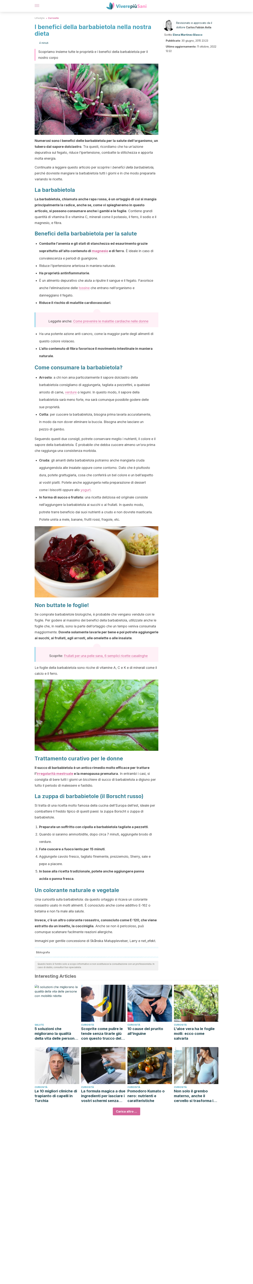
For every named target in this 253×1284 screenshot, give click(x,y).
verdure (71, 392)
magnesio (100, 251)
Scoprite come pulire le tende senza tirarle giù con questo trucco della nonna (102, 1034)
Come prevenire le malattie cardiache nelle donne (110, 321)
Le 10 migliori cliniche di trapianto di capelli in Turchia (56, 1096)
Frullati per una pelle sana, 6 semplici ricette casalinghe (106, 656)
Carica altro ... (126, 1111)
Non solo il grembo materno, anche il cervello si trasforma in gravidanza (195, 1096)
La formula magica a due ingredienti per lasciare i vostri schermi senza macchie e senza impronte (103, 1096)
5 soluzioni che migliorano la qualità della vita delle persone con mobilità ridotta (56, 1034)
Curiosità (53, 18)
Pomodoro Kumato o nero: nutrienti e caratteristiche (146, 1096)
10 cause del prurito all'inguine (145, 1031)
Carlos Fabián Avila (198, 27)
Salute (39, 1024)
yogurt (86, 490)
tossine (84, 288)
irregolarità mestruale (55, 774)
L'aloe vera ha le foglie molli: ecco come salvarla (194, 1034)
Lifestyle (40, 18)
